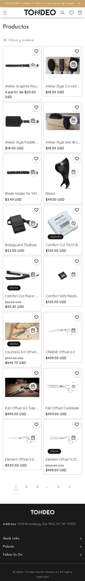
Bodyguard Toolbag (20, 245)
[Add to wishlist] (36, 51)
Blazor (51, 194)
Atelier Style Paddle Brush (22, 142)
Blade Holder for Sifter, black (22, 194)
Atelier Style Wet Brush (63, 142)
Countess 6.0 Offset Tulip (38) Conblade (22, 352)
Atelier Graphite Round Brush (22, 86)
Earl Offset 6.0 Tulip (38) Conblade (22, 408)
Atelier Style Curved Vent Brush (63, 86)
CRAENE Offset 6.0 (60, 352)
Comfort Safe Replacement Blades (63, 296)
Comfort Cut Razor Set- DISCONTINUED (22, 296)
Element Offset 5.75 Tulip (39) (63, 459)
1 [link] (16, 487)
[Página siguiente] (69, 487)
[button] (5, 12)
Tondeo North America (41, 572)
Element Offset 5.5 (19, 459)
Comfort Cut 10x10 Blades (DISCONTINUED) (63, 245)
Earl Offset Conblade (62, 408)
